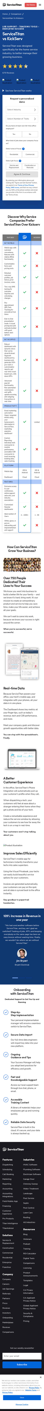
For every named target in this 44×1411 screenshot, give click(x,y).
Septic (26, 1203)
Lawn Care (28, 1212)
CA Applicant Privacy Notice (29, 1299)
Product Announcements (30, 1274)
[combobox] (22, 109)
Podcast (26, 1244)
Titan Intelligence (10, 1223)
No (30, 134)
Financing (6, 1206)
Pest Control (28, 1208)
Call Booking (8, 1174)
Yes (14, 134)
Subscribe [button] (22, 1365)
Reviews (6, 1308)
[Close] (40, 1377)
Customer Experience (7, 1212)
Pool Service (28, 1198)
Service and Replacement (14, 166)
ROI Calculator (29, 1253)
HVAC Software (30, 1164)
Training (26, 1248)
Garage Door (28, 1179)
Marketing (6, 1179)
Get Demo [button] (31, 5)
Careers (5, 1284)
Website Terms (30, 1390)
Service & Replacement (8, 1242)
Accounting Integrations (7, 1195)
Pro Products (8, 1218)
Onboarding (7, 1317)
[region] (22, 1392)
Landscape (28, 1193)
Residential (14, 154)
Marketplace (7, 1322)
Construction (8, 1248)
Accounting (7, 1188)
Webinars (27, 1239)
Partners (6, 1298)
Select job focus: (12, 161)
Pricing (26, 1321)
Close (22, 1397)
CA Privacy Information (28, 1291)
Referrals (6, 1293)
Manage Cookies (22, 1404)
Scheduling (7, 1169)
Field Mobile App (10, 1201)
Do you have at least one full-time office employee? (21, 127)
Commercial (30, 154)
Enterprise (7, 1262)
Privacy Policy (34, 1388)
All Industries (29, 1222)
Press (4, 1303)
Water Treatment (31, 1188)
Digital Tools (28, 1258)
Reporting (6, 1184)
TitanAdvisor (8, 1228)
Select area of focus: (14, 149)
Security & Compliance (28, 1315)
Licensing (27, 1268)
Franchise (6, 1267)
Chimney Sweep (30, 1184)
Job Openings (8, 1289)
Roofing (26, 1217)
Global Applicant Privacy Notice (30, 1307)
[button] (22, 174)
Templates (28, 1280)
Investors (6, 1313)
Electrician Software (32, 1174)
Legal (25, 1285)
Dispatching (7, 1164)
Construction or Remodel (30, 166)
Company (6, 1279)
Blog (25, 1234)
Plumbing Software (31, 1169)
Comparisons (8, 1332)
